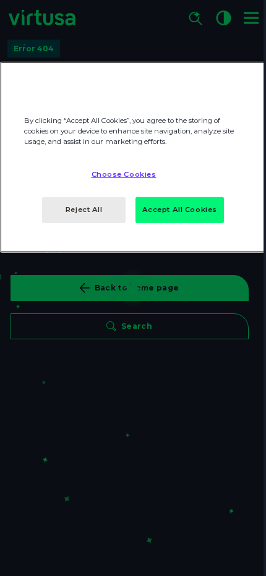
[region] (133, 157)
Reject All (84, 209)
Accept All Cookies (179, 209)
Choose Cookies (124, 174)
